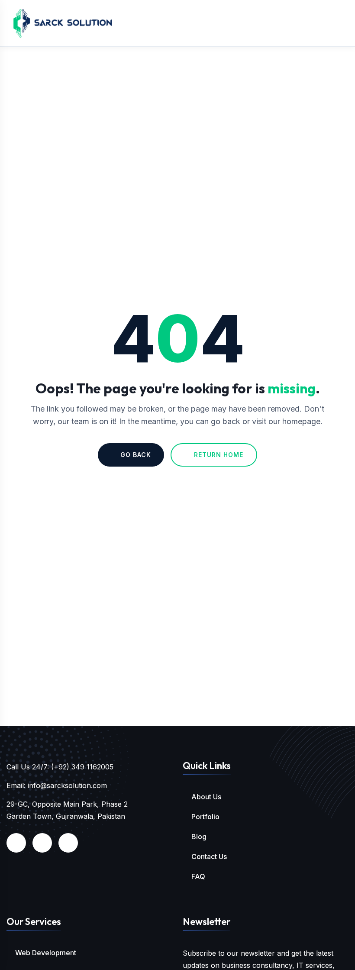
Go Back (135, 454)
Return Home (218, 454)
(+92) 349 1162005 (82, 766)
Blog (199, 836)
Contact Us (209, 856)
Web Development (45, 952)
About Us (206, 796)
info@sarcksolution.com (67, 785)
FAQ (198, 876)
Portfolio (205, 816)
